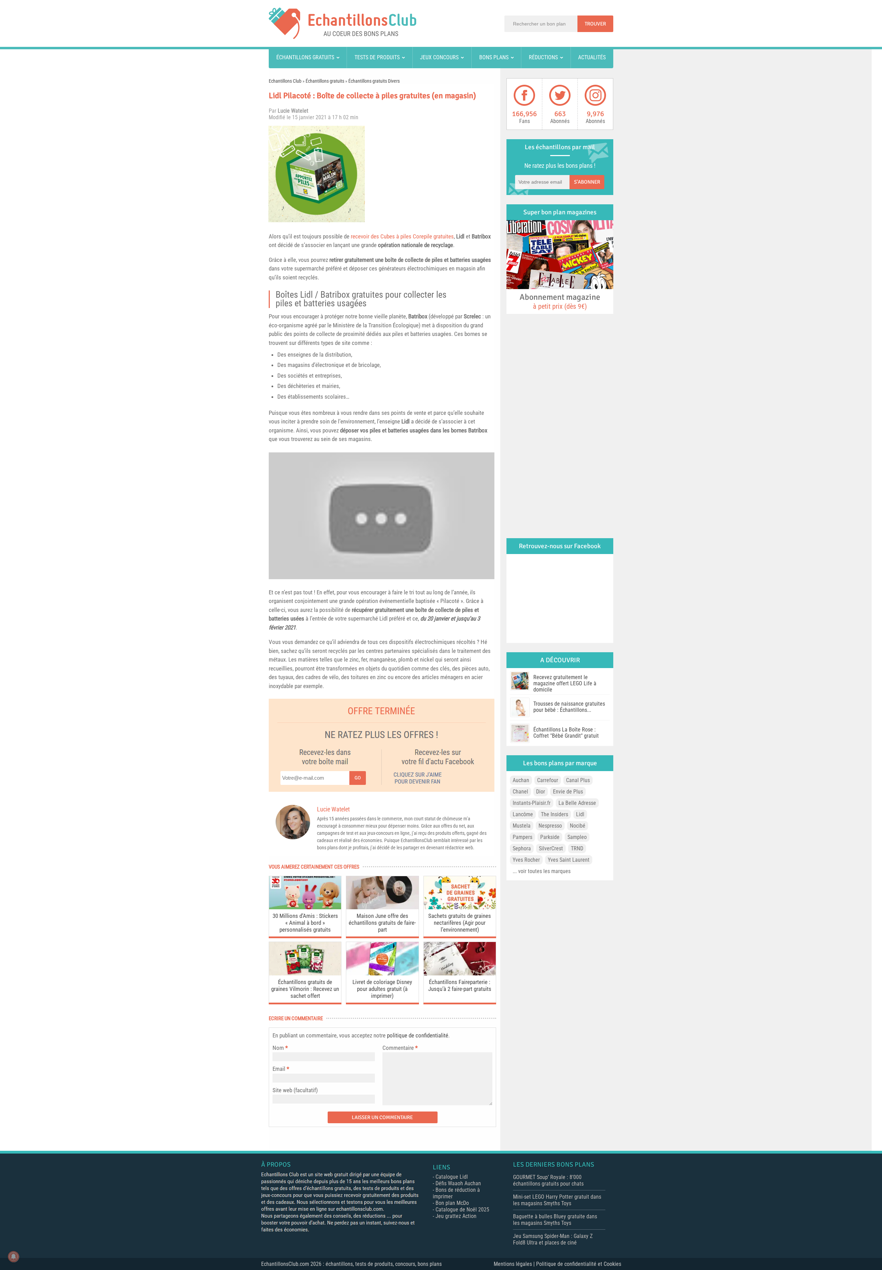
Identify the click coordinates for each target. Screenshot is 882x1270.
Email (279, 1068)
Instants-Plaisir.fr (532, 803)
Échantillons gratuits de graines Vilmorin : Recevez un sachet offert (305, 989)
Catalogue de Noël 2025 (462, 1209)
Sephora (522, 848)
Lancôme (523, 814)
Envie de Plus (568, 791)
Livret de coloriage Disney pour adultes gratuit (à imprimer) (382, 989)
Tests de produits (377, 57)
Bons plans (494, 57)
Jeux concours (439, 57)
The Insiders (554, 814)
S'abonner (587, 182)
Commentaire (400, 1047)
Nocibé (577, 825)
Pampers (522, 837)
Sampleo (577, 837)
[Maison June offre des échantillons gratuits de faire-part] (382, 907)
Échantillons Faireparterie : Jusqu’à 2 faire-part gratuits (459, 985)
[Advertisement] (432, 174)
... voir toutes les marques (542, 871)
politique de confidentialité (417, 1035)
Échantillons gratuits (305, 57)
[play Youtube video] (381, 515)
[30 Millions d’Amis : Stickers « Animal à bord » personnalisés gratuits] (305, 907)
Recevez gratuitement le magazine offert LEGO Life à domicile (564, 683)
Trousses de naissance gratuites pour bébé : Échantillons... (569, 706)
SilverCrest (551, 848)
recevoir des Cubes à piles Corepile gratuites (402, 236)
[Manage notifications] (13, 1256)
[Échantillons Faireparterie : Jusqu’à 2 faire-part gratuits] (460, 973)
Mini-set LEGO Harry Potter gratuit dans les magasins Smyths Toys (557, 1200)
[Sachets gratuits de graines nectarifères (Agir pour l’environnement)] (460, 907)
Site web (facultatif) (295, 1090)
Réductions (543, 57)
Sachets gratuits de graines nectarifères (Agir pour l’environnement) (459, 922)
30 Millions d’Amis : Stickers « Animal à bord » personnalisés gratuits (305, 922)
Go (358, 778)
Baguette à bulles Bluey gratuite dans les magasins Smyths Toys (555, 1219)
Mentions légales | (515, 1264)
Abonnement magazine (560, 301)
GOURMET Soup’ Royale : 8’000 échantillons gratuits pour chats (548, 1180)
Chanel (520, 791)
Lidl (460, 236)
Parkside (550, 837)
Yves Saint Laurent (568, 860)
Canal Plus (578, 780)
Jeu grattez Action (455, 1216)
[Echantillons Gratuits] (342, 37)
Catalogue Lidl (451, 1177)
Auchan (521, 780)
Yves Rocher (526, 860)
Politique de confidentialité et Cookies (578, 1264)
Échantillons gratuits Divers (374, 81)
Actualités (592, 57)
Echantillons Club (285, 81)
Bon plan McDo (452, 1203)
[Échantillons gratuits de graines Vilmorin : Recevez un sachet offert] (305, 973)
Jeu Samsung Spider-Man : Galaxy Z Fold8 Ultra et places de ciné (553, 1239)
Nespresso (550, 825)
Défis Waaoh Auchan (458, 1183)
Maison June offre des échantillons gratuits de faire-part (382, 922)
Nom (278, 1047)
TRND (577, 848)
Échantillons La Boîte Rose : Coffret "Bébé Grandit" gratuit (566, 732)
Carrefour (547, 780)
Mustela (522, 825)
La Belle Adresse (577, 803)
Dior (540, 791)
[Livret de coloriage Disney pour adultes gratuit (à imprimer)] (382, 973)
